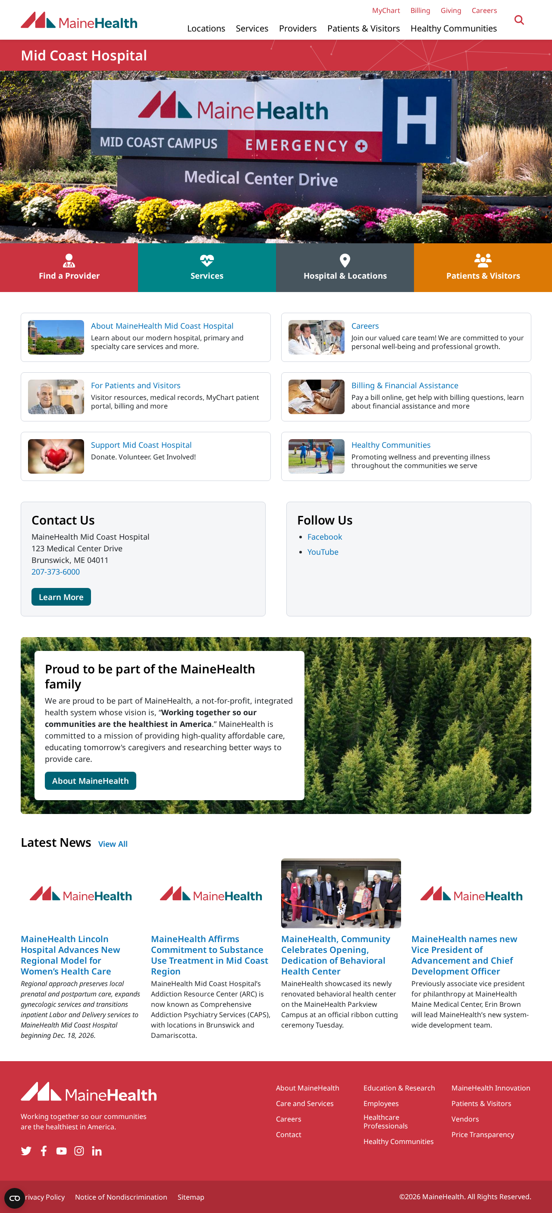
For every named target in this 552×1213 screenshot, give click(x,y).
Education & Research (399, 1088)
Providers (298, 28)
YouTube (323, 552)
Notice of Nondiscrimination (121, 1197)
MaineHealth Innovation (491, 1088)
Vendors (465, 1119)
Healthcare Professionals (386, 1121)
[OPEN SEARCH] (519, 20)
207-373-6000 (55, 571)
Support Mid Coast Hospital (141, 445)
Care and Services (305, 1103)
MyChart (386, 10)
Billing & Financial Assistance (404, 385)
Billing (420, 10)
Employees (381, 1103)
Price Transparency (483, 1134)
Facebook (324, 536)
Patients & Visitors (363, 28)
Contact (288, 1134)
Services (252, 28)
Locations (206, 28)
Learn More (61, 596)
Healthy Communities (454, 28)
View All (113, 844)
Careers (484, 10)
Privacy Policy (43, 1197)
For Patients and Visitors (136, 385)
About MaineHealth (90, 780)
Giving (451, 10)
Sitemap (191, 1197)
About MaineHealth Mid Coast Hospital (162, 326)
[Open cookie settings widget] (14, 1198)
